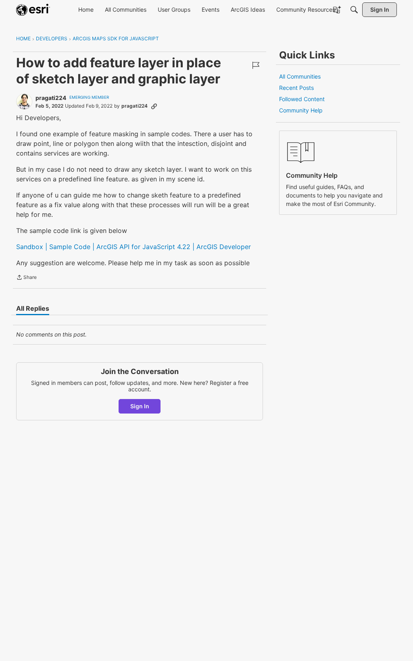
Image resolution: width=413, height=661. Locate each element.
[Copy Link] (154, 106)
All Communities (300, 76)
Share (26, 278)
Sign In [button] (139, 406)
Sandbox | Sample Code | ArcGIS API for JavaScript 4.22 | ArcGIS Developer (133, 247)
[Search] (354, 9)
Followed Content (302, 99)
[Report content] (255, 65)
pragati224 (50, 97)
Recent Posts (296, 87)
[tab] (32, 308)
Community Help (301, 110)
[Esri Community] (33, 10)
